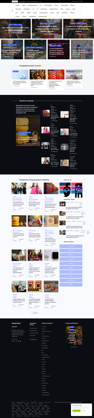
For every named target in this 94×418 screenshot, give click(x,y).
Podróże (52, 12)
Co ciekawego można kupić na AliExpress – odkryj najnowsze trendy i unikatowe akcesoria (51, 270)
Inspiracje (13, 408)
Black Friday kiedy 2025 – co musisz (55, 163)
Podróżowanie (64, 12)
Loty (12, 413)
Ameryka (70, 254)
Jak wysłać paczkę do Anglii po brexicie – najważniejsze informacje (75, 236)
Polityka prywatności (34, 333)
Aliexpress (73, 5)
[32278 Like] (65, 184)
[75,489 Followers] (76, 188)
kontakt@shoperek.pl (33, 339)
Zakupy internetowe (54, 9)
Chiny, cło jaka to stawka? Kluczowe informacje (55, 117)
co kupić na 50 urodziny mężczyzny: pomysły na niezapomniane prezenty (79, 29)
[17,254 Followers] (76, 192)
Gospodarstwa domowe (32, 5)
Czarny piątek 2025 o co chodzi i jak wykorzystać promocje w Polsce (18, 204)
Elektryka (13, 414)
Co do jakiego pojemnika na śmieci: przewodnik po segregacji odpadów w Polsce (34, 301)
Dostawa (56, 5)
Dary (71, 284)
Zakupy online (18, 9)
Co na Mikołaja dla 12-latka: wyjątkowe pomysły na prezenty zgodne (75, 217)
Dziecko (46, 414)
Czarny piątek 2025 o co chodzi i (55, 148)
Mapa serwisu (32, 335)
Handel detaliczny (32, 16)
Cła (33, 9)
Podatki (23, 5)
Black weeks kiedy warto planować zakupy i (55, 132)
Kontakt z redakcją (33, 328)
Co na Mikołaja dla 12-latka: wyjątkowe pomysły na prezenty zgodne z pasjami (47, 29)
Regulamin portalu (33, 330)
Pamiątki (13, 407)
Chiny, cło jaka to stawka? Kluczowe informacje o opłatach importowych (50, 205)
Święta (13, 416)
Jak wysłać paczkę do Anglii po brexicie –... (32, 1)
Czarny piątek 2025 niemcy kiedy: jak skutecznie (73, 149)
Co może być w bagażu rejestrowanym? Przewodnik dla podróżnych (34, 52)
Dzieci (17, 12)
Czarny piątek (71, 280)
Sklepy (47, 410)
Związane (33, 407)
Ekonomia (38, 408)
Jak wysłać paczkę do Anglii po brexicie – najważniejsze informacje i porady (12, 52)
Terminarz (18, 414)
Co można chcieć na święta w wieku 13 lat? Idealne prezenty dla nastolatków (19, 82)
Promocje (24, 16)
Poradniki (17, 5)
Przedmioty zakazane (38, 413)
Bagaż (58, 12)
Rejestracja (28, 408)
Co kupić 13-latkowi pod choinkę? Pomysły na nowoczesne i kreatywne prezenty (34, 270)
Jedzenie (16, 413)
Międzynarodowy (64, 5)
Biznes (71, 263)
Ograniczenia (34, 411)
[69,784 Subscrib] (76, 184)
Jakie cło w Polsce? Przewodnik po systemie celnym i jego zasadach (50, 240)
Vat (23, 408)
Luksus (23, 407)
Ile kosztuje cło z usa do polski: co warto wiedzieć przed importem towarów (34, 235)
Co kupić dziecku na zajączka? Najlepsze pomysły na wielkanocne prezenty (50, 301)
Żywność (43, 408)
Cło (37, 9)
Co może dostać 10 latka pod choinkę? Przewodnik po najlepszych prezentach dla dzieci (37, 83)
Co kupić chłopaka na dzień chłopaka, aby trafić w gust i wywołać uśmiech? (19, 300)
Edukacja (28, 12)
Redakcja (14, 209)
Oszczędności (22, 411)
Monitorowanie (44, 9)
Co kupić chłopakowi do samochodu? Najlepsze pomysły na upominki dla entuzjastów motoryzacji (56, 51)
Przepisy (30, 410)
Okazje (36, 414)
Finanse (74, 9)
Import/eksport (27, 9)
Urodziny (35, 12)
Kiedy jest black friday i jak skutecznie (73, 165)
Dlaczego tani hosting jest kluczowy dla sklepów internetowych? (15, 29)
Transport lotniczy (19, 416)
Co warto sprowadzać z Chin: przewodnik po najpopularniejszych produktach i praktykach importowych (55, 84)
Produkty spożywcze (44, 12)
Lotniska (28, 411)
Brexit (71, 267)
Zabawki (22, 12)
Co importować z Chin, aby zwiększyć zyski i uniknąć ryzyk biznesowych (74, 82)
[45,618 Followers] (65, 192)
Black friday (31, 414)
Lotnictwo (72, 12)
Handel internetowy (43, 16)
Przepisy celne (36, 410)
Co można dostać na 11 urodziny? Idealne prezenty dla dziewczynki (82, 52)
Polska (61, 9)
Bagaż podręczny (27, 416)
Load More (35, 312)
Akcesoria (71, 246)
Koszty (38, 416)
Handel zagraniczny (48, 5)
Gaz (41, 5)
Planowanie (30, 413)
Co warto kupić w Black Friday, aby (73, 134)
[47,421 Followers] (65, 188)
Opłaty (39, 411)
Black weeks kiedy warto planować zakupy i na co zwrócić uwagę (34, 204)
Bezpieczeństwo (23, 413)
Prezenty (68, 9)
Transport (18, 16)
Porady (33, 408)
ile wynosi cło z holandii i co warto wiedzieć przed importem (27, 138)
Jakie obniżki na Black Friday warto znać (73, 120)
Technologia (24, 414)
